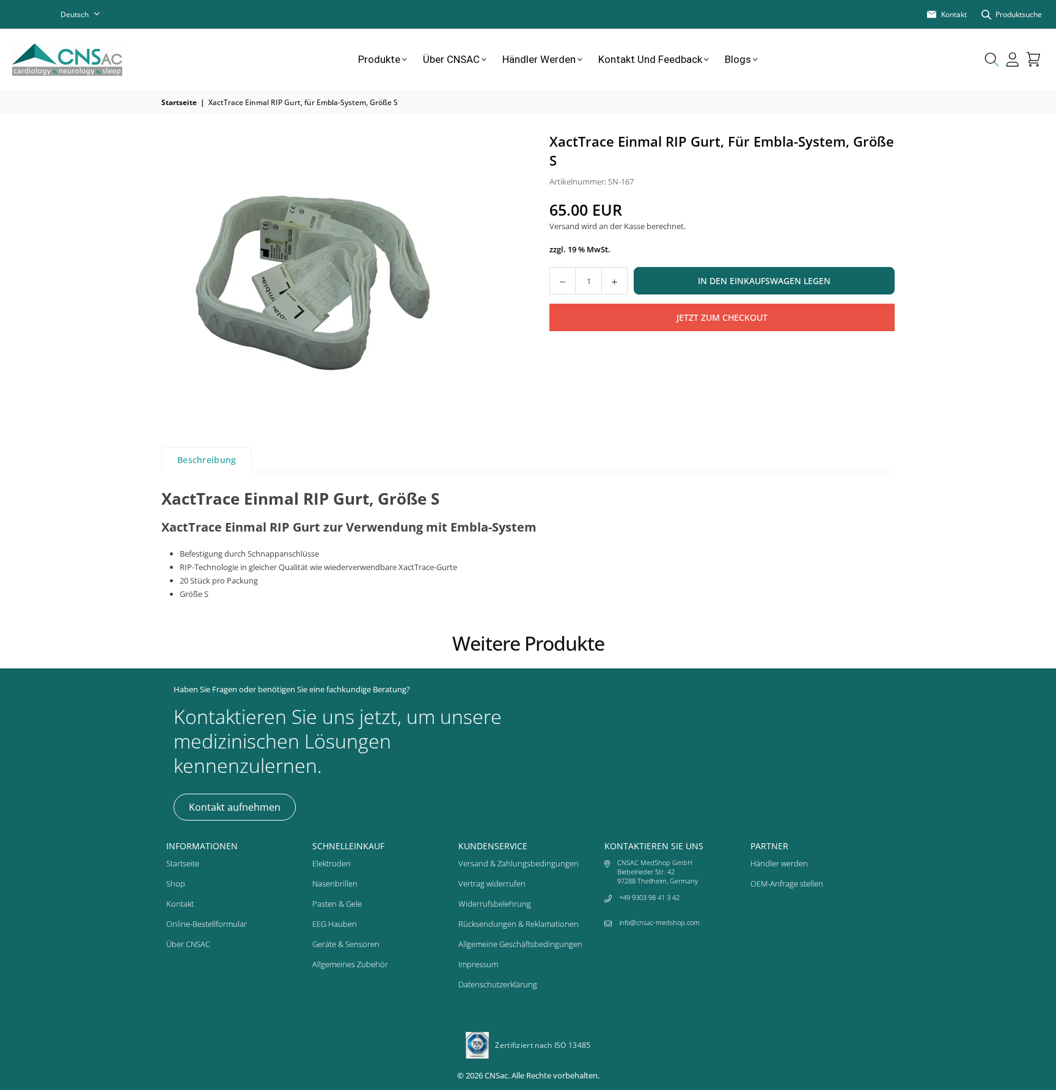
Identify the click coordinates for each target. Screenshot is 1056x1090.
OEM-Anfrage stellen (786, 883)
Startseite (179, 102)
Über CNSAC (451, 59)
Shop (175, 883)
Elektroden (331, 863)
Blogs (738, 59)
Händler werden (539, 59)
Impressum (478, 964)
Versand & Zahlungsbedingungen (518, 863)
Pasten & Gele (337, 903)
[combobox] (88, 14)
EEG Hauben (334, 923)
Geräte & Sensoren (346, 943)
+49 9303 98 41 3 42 (649, 897)
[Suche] (991, 59)
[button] (1033, 59)
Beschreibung (206, 460)
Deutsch (75, 14)
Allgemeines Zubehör (350, 964)
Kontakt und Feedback (650, 59)
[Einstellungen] (1012, 59)
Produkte (379, 59)
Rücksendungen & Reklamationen (518, 923)
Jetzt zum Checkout (722, 317)
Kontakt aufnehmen (234, 807)
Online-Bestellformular (206, 923)
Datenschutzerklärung (497, 984)
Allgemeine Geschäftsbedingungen (520, 943)
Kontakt (180, 903)
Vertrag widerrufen (492, 883)
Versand (564, 226)
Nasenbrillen (335, 883)
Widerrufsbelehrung (494, 903)
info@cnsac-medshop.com (659, 922)
